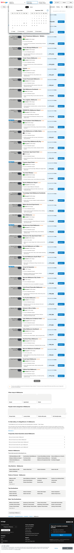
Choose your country (5, 524)
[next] (47, 10)
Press (2, 542)
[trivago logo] (4, 2)
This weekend (30, 31)
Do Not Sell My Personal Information (32, 533)
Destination (11, 1)
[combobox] (17, 2)
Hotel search (10, 516)
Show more (11, 461)
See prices (60, 21)
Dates (27, 7)
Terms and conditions (29, 526)
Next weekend (39, 31)
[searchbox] (17, 3)
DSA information (28, 531)
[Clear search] (25, 2)
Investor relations (4, 540)
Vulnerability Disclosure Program (31, 535)
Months (31, 7)
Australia (26, 516)
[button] (17, 2)
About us (2, 537)
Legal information (28, 528)
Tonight (14, 31)
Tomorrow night (21, 31)
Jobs (2, 539)
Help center (27, 539)
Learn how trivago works (30, 541)
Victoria (31, 516)
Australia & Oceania (19, 516)
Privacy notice (28, 529)
